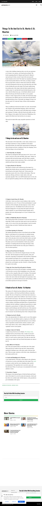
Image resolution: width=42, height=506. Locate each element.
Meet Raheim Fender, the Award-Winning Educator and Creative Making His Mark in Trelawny (32, 418)
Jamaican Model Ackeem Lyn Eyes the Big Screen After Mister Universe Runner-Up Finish (32, 425)
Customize (7, 501)
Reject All (14, 501)
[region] (14, 498)
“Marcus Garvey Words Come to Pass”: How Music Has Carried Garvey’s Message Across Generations (15, 431)
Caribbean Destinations (6, 385)
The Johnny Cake (29, 332)
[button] (36, 5)
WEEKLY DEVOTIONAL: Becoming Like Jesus (15, 418)
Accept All (21, 501)
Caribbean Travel (15, 385)
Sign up (21, 400)
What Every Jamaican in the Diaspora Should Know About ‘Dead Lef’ (15, 424)
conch (34, 361)
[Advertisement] (22, 17)
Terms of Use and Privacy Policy (16, 395)
